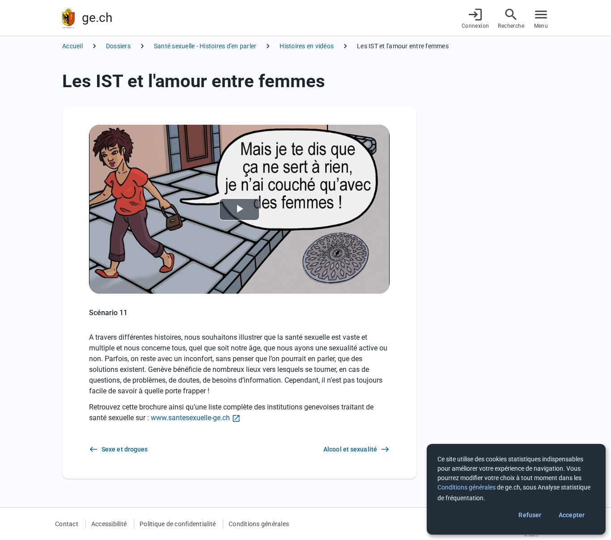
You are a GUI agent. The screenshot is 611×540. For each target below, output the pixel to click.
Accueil (72, 46)
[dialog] (516, 489)
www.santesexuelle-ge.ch (190, 417)
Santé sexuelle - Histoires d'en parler (205, 46)
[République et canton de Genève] (68, 18)
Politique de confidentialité (178, 523)
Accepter (572, 515)
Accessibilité (109, 523)
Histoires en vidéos (307, 46)
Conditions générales (259, 523)
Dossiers (118, 46)
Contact (66, 523)
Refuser (529, 515)
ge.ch (97, 17)
